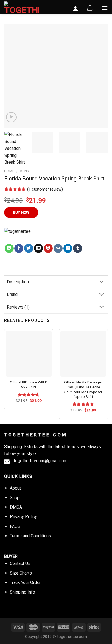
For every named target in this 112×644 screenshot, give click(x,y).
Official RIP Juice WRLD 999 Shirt (29, 384)
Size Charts (21, 573)
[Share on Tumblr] (77, 248)
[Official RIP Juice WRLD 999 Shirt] (29, 354)
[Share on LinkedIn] (67, 248)
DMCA (16, 507)
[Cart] (89, 8)
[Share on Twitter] (28, 248)
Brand (12, 294)
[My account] (75, 8)
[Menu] (104, 8)
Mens (24, 171)
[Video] (11, 117)
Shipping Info (22, 592)
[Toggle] (102, 282)
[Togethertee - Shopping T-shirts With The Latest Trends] (21, 8)
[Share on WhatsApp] (9, 248)
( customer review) (45, 189)
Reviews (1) (18, 307)
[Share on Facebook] (18, 248)
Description (18, 281)
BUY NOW (21, 212)
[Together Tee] (23, 236)
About (15, 488)
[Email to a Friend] (38, 248)
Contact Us (20, 563)
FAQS (15, 526)
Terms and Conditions (30, 535)
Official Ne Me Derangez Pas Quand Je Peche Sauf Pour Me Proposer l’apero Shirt (83, 389)
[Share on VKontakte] (58, 248)
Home (9, 171)
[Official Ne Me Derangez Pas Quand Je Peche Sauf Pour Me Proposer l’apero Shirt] (83, 354)
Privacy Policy (23, 516)
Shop (15, 497)
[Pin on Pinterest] (48, 248)
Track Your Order (25, 582)
